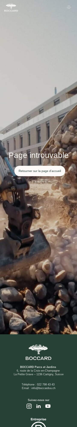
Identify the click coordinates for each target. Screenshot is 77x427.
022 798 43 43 (46, 384)
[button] (69, 7)
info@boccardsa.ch (43, 388)
